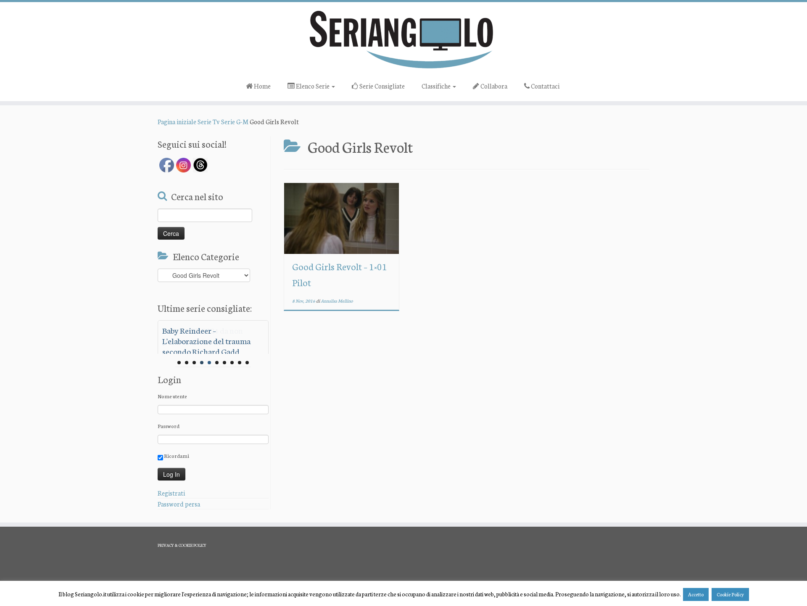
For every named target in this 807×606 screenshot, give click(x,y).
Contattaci (544, 85)
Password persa (179, 503)
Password (168, 425)
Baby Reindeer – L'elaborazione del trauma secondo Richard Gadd (206, 340)
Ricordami (176, 455)
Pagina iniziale (177, 121)
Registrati (171, 492)
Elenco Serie (313, 85)
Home (262, 85)
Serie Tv (209, 121)
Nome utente (172, 396)
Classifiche (437, 85)
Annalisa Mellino (337, 301)
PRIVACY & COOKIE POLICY (182, 545)
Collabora (493, 85)
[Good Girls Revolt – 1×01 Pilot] (341, 218)
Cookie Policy (730, 594)
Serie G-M (234, 121)
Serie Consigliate (381, 85)
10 (247, 362)
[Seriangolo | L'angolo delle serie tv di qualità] (403, 39)
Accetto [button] (696, 594)
